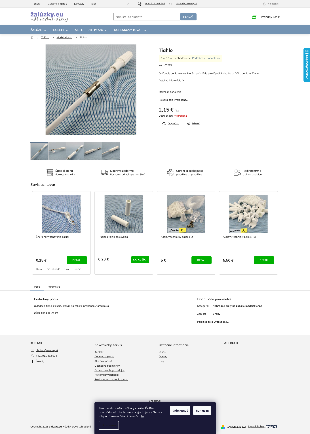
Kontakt (99, 352)
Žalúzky (40, 361)
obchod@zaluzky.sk (47, 350)
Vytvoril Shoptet (236, 426)
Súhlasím (202, 410)
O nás (37, 3)
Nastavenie (109, 425)
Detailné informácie (170, 80)
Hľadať (188, 16)
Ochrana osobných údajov (109, 370)
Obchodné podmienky (107, 365)
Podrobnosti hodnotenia (206, 58)
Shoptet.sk (155, 400)
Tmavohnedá (52, 269)
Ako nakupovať (103, 361)
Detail (76, 260)
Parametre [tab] (54, 286)
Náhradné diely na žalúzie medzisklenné (237, 305)
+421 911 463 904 (46, 355)
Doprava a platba (57, 3)
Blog (93, 3)
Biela (39, 269)
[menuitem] (38, 29)
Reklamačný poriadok (106, 374)
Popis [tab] (37, 286)
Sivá (66, 269)
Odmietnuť (180, 410)
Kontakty (79, 3)
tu (142, 416)
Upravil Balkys (256, 426)
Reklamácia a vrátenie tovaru (111, 379)
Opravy (163, 356)
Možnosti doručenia (170, 91)
